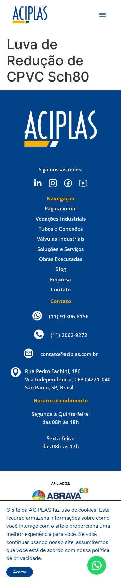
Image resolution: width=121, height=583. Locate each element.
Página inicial (61, 208)
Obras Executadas (60, 259)
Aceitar (19, 572)
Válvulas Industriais (60, 238)
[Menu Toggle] (102, 14)
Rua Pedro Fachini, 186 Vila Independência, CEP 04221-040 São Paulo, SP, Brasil (68, 379)
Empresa (60, 279)
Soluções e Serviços (60, 249)
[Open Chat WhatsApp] (96, 565)
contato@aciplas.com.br (69, 354)
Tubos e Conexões (61, 228)
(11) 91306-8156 (69, 316)
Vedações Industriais (61, 218)
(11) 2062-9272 (69, 335)
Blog (60, 269)
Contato (61, 289)
